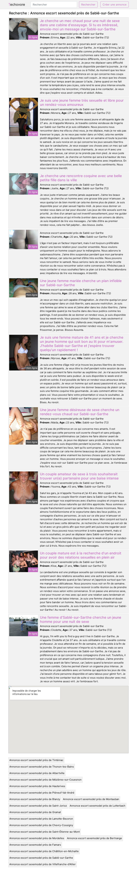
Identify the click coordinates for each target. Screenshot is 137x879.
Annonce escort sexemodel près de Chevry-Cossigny (41, 825)
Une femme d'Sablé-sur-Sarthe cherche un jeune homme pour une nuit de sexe (80, 619)
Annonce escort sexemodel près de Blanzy (34, 799)
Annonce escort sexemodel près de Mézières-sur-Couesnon (45, 779)
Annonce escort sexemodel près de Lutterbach (97, 805)
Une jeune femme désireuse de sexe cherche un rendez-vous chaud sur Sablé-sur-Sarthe (79, 412)
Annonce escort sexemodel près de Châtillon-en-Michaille (44, 851)
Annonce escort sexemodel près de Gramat (35, 812)
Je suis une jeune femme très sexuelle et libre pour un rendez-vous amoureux (82, 102)
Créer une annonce (114, 4)
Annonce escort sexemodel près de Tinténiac (36, 760)
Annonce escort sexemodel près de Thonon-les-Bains (41, 766)
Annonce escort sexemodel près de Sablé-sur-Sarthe (41, 857)
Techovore (16, 5)
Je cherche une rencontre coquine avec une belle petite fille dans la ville (81, 178)
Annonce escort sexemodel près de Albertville (36, 773)
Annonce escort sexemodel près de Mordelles (36, 838)
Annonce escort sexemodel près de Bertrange (94, 838)
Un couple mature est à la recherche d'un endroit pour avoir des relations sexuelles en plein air (80, 555)
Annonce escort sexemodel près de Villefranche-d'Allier (42, 864)
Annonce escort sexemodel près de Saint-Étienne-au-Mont (44, 831)
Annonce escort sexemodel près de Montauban (91, 799)
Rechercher (88, 4)
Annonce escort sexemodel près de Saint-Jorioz (38, 805)
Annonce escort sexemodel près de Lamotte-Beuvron (41, 818)
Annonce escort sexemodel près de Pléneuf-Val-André (41, 792)
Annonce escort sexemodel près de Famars (35, 844)
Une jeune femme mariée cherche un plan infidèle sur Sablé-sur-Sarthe (81, 283)
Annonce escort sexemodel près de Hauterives (37, 786)
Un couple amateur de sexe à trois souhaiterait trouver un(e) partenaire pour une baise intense (79, 476)
